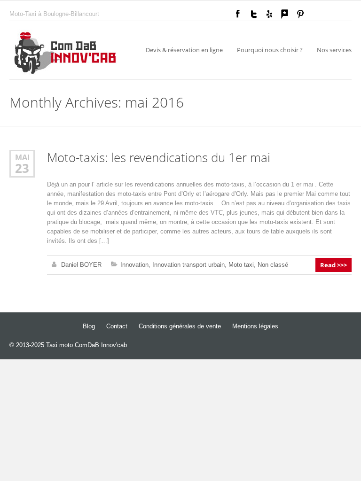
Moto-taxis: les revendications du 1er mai (158, 157)
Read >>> (333, 265)
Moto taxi (241, 264)
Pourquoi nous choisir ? (270, 50)
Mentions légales (255, 326)
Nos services (334, 50)
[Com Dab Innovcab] (65, 54)
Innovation (134, 264)
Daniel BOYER (81, 264)
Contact (116, 326)
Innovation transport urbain (188, 264)
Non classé (273, 264)
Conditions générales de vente (180, 326)
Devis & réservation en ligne (184, 50)
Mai (22, 157)
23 (22, 168)
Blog (89, 326)
